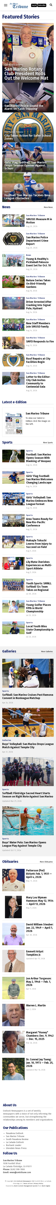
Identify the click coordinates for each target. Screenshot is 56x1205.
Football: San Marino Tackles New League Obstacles (27, 196)
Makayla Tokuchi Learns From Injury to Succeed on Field (39, 544)
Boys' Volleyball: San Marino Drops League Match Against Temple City (28, 745)
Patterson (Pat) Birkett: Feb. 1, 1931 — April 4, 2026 (39, 874)
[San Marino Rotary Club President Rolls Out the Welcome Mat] (28, 48)
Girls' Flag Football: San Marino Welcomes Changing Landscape (39, 479)
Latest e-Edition (14, 402)
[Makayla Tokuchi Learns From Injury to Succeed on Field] (13, 542)
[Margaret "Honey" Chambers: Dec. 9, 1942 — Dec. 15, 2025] (13, 1042)
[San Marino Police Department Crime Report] (13, 238)
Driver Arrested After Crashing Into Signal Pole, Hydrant (39, 305)
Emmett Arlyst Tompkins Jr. (34, 953)
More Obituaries (46, 862)
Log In (34, 5)
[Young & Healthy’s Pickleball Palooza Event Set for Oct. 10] (13, 260)
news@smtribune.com (20, 1172)
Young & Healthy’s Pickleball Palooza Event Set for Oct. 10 (38, 262)
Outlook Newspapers (24, 1181)
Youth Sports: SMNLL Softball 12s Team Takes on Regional (39, 587)
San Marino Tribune (13, 65)
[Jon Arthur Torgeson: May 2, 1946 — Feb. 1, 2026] (13, 988)
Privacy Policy (38, 1183)
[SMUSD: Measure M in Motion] (13, 220)
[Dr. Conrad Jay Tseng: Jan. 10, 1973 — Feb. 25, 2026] (13, 1069)
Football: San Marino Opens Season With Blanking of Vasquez (38, 458)
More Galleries (47, 652)
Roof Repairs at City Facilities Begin (38, 360)
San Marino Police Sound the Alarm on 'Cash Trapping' (23, 107)
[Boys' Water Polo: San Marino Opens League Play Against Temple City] (28, 820)
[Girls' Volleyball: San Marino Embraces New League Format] (13, 499)
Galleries (9, 651)
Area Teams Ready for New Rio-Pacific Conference (39, 522)
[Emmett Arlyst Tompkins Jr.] (13, 961)
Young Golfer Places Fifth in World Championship (38, 608)
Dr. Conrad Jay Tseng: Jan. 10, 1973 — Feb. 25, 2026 (39, 1063)
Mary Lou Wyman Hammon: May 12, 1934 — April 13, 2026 (39, 901)
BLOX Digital (46, 1186)
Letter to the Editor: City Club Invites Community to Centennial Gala (38, 381)
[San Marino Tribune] (14, 426)
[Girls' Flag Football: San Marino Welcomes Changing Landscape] (13, 477)
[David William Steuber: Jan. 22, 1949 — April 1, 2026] (13, 934)
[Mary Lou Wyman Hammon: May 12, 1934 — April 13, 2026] (13, 907)
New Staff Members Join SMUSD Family (38, 325)
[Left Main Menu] (6, 5)
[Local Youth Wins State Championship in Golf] (13, 627)
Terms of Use (27, 1183)
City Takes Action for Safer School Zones (27, 137)
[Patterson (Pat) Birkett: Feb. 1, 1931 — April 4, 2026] (13, 880)
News (6, 207)
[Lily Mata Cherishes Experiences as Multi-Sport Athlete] (13, 563)
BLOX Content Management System (26, 1186)
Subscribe (42, 5)
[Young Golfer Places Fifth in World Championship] (13, 606)
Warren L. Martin (36, 1005)
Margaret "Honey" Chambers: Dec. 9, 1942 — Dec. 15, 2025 (40, 1036)
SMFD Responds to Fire (40, 341)
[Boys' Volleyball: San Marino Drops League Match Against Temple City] (28, 722)
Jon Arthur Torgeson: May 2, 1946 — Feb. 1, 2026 (38, 982)
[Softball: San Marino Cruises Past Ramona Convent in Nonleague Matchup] (28, 673)
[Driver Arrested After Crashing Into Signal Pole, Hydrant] (13, 303)
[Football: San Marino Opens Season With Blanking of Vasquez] (13, 456)
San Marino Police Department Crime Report (37, 241)
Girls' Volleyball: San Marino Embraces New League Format (39, 501)
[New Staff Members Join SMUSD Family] (13, 324)
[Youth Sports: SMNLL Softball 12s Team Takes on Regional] (13, 584)
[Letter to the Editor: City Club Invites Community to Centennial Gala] (13, 378)
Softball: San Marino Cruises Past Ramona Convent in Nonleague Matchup (27, 696)
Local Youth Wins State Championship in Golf (39, 630)
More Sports (48, 443)
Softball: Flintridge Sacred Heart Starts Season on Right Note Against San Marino (27, 795)
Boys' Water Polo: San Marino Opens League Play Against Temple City (24, 844)
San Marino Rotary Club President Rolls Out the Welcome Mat (26, 74)
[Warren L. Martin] (13, 1015)
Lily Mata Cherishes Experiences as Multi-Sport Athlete (39, 565)
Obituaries (10, 861)
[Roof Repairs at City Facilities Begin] (13, 360)
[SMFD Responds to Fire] (13, 343)
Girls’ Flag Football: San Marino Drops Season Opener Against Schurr (25, 165)
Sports (7, 159)
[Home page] (19, 5)
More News (48, 207)
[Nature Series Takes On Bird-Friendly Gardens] (13, 281)
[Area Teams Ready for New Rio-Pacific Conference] (13, 520)
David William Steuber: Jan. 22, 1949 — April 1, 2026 (39, 928)
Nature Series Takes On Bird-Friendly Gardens (38, 284)
